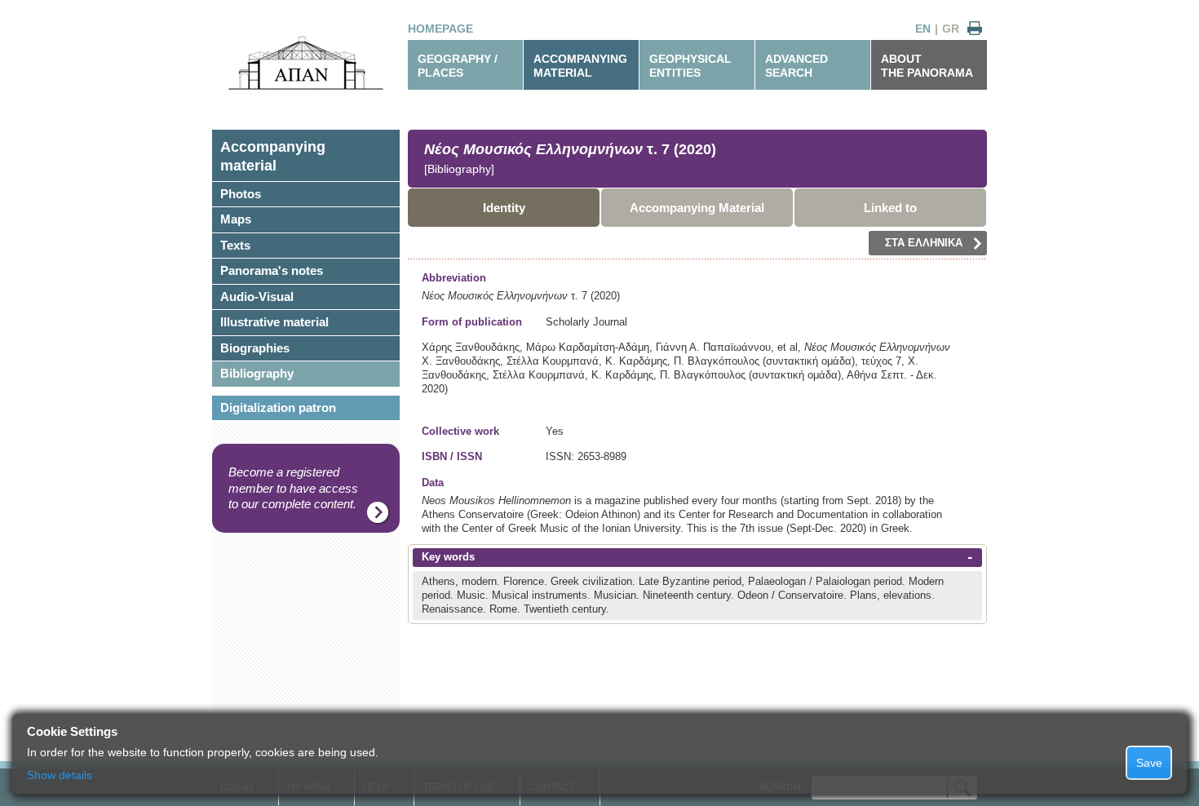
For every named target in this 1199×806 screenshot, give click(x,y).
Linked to (890, 208)
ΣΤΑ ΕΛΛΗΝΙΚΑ (923, 243)
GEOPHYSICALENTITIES (690, 65)
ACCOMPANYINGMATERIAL (580, 65)
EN (923, 28)
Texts (235, 245)
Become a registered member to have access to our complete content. (293, 488)
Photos (240, 194)
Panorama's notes (271, 270)
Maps (235, 219)
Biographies (255, 348)
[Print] (974, 29)
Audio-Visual (257, 296)
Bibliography (257, 373)
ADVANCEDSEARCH (796, 65)
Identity (504, 208)
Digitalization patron (278, 407)
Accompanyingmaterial (272, 156)
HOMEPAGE (440, 28)
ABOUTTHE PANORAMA (927, 65)
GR (950, 28)
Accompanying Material (697, 208)
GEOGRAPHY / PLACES (458, 65)
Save (1149, 762)
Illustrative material (274, 322)
